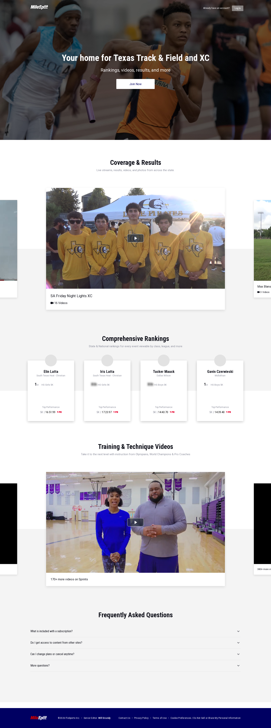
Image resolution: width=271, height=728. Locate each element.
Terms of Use (160, 718)
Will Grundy (104, 718)
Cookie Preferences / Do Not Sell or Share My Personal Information (206, 718)
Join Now (135, 84)
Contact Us (124, 718)
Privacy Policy (141, 718)
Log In (238, 8)
